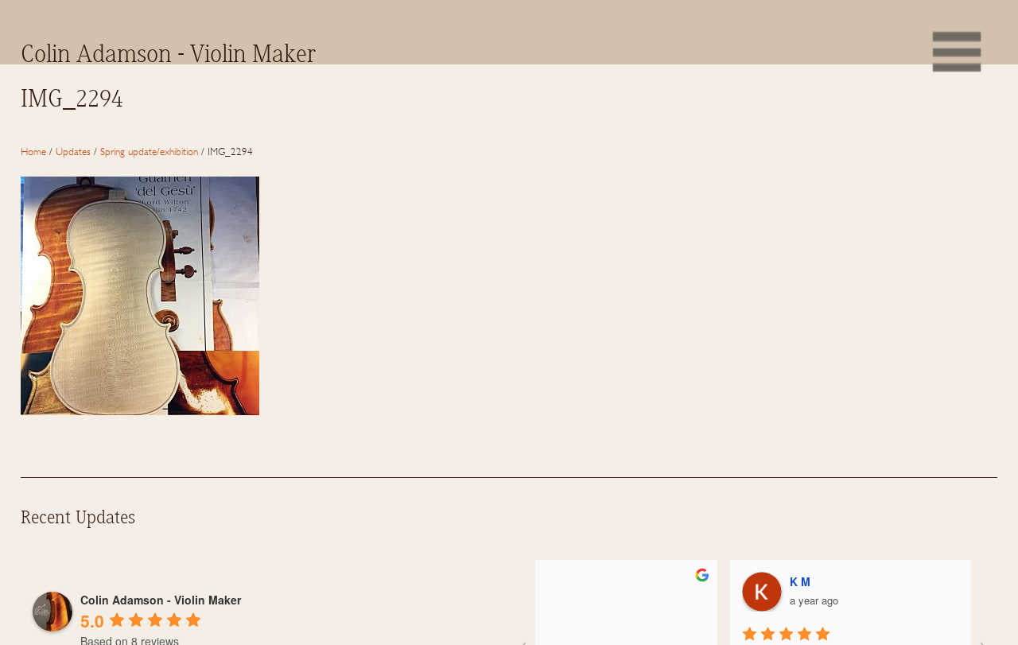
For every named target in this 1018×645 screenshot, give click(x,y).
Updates (73, 151)
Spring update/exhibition (149, 151)
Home (33, 151)
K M (626, 581)
